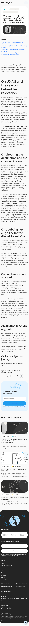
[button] (26, 2)
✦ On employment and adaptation (10, 53)
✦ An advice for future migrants (10, 54)
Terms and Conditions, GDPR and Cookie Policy (14, 407)
